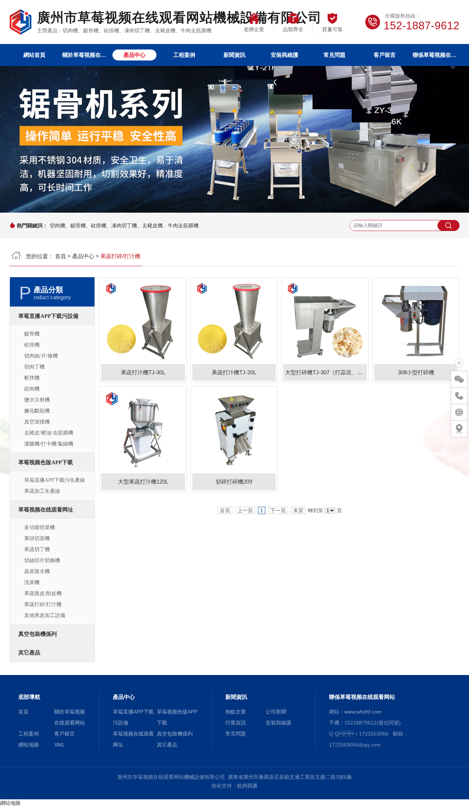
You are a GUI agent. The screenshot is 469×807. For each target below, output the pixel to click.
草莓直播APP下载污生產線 (54, 480)
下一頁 (278, 510)
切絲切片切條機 (42, 560)
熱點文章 (235, 712)
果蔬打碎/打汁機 (43, 604)
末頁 (298, 510)
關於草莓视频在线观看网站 (84, 55)
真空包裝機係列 (37, 634)
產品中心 (134, 55)
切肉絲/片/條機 (41, 356)
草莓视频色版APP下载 (45, 462)
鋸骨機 (32, 334)
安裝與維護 (284, 55)
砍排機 (32, 345)
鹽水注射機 (37, 400)
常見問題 (335, 55)
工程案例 (184, 55)
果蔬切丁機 (37, 549)
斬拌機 (32, 378)
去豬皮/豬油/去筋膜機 (48, 433)
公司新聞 (276, 712)
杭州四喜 (247, 786)
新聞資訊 (234, 55)
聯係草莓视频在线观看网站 (435, 55)
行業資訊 (235, 723)
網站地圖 (28, 745)
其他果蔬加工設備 (44, 615)
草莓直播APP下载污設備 (48, 316)
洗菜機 (32, 582)
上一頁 (245, 510)
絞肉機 (32, 389)
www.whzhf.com (362, 712)
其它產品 (29, 653)
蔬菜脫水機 (37, 571)
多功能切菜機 (39, 527)
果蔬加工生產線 (42, 491)
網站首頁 (34, 55)
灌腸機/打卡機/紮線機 (48, 444)
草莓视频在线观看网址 (45, 510)
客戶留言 (385, 55)
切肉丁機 (34, 367)
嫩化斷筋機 (37, 411)
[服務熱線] (459, 396)
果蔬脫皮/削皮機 (43, 593)
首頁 (60, 256)
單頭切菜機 (37, 538)
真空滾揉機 (37, 422)
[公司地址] (459, 429)
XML (59, 745)
